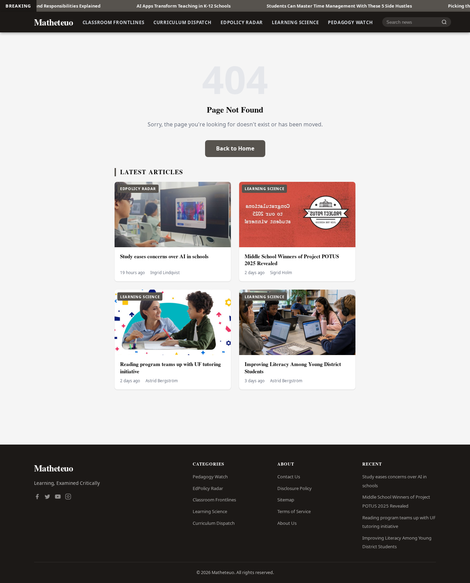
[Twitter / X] (47, 497)
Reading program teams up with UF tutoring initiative (170, 367)
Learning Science (295, 22)
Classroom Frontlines (114, 22)
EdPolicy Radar (242, 22)
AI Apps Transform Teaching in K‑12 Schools (164, 6)
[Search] (444, 22)
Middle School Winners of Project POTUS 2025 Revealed (292, 259)
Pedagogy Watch (350, 22)
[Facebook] (37, 497)
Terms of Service (294, 511)
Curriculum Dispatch (182, 22)
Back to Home (235, 148)
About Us (287, 523)
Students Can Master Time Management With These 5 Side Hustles (320, 6)
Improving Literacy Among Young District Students (293, 367)
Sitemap (285, 500)
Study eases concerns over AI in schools (164, 256)
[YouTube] (58, 497)
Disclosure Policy (294, 488)
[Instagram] (68, 497)
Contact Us (288, 476)
